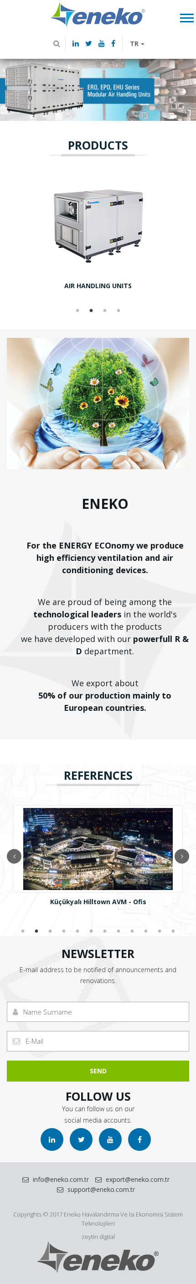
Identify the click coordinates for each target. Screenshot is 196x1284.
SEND (98, 1071)
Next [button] (182, 856)
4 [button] (118, 311)
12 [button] (173, 931)
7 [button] (104, 931)
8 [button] (118, 931)
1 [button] (77, 311)
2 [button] (91, 311)
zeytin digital (98, 1236)
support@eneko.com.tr (100, 1189)
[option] (98, 89)
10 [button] (145, 931)
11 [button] (159, 931)
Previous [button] (14, 856)
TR (134, 43)
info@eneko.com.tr (60, 1179)
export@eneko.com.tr (137, 1179)
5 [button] (77, 931)
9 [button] (132, 931)
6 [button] (91, 931)
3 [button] (104, 311)
